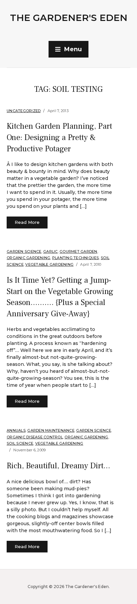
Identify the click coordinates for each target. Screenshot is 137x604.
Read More (27, 222)
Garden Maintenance (50, 430)
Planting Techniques (75, 257)
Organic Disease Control (35, 437)
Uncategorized (24, 110)
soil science (20, 443)
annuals (16, 430)
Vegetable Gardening (49, 264)
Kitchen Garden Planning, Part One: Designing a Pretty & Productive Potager (59, 137)
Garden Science (24, 251)
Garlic (50, 251)
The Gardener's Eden (68, 17)
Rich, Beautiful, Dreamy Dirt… (58, 466)
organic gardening (28, 257)
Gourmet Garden (78, 251)
